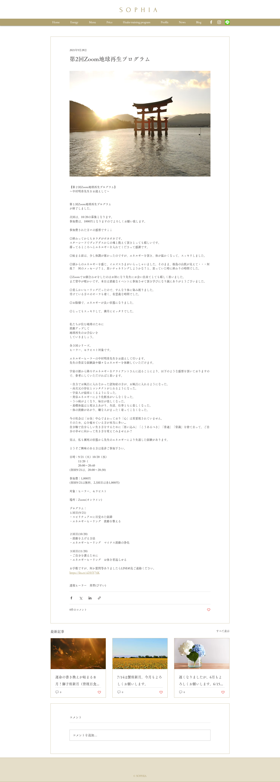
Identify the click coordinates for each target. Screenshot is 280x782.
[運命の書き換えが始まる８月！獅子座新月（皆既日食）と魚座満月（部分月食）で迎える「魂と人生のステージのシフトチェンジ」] (78, 653)
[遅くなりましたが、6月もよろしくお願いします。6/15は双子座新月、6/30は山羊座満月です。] (201, 653)
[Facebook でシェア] (71, 598)
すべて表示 (223, 631)
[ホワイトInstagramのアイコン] (219, 22)
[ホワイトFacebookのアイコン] (211, 22)
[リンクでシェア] (99, 598)
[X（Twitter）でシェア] (80, 598)
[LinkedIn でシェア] (90, 598)
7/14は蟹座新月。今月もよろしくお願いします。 (139, 680)
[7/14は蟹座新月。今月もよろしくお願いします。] (140, 653)
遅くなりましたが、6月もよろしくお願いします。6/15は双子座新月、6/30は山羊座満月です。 (201, 681)
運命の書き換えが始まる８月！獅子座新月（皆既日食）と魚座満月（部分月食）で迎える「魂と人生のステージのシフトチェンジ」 (77, 681)
